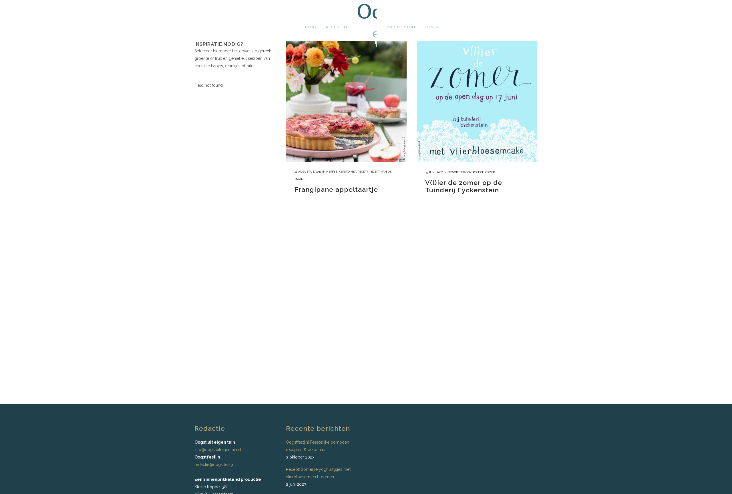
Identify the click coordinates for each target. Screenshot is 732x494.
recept (363, 171)
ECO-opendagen (459, 172)
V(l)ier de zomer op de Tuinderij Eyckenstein (463, 186)
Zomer (490, 172)
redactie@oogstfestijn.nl (216, 464)
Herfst (331, 171)
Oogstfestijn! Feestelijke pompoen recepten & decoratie (317, 446)
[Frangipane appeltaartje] (346, 101)
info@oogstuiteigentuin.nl (217, 449)
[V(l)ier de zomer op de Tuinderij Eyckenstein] (477, 101)
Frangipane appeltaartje (336, 189)
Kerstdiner (347, 171)
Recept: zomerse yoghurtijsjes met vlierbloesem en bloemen (318, 473)
